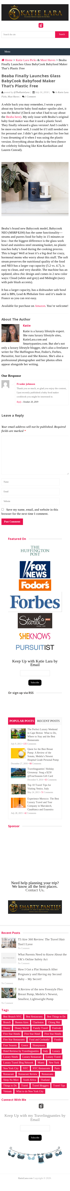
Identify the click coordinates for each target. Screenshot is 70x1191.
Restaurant (8, 1074)
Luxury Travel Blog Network (18, 1062)
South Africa (29, 1080)
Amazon (40, 306)
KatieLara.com (25, 1178)
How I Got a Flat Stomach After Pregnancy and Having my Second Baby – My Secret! (40, 974)
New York (54, 1062)
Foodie (57, 1039)
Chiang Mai (54, 1022)
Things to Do (10, 1085)
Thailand (45, 1080)
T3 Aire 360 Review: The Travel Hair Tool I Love (41, 942)
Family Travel (40, 1028)
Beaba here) (13, 117)
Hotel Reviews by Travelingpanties (21, 1051)
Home (8, 60)
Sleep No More (11, 1080)
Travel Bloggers (40, 1085)
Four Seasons (10, 1045)
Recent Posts (48, 721)
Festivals (56, 1028)
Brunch (7, 1022)
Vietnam (7, 1091)
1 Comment (30, 96)
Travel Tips (59, 1085)
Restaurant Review (27, 1074)
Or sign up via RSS (21, 693)
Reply (19, 402)
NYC (25, 1068)
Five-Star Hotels (11, 1034)
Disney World (22, 1028)
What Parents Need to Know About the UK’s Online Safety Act (42, 957)
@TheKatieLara (21, 92)
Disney (6, 1028)
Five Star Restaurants (14, 1039)
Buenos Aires (21, 1022)
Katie (27, 326)
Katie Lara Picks (26, 60)
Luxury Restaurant (31, 1057)
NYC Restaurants (41, 1068)
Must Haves (47, 60)
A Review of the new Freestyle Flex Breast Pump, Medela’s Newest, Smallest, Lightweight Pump (40, 994)
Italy (45, 1051)
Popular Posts (22, 721)
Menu (7, 51)
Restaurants (47, 1074)
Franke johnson (26, 384)
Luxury (56, 1051)
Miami (41, 1062)
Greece (24, 1045)
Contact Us (34, 890)
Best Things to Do (56, 1016)
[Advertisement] (35, 707)
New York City (10, 1068)
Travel (24, 1085)
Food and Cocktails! (39, 1039)
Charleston (38, 1022)
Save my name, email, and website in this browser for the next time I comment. (29, 511)
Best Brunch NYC (12, 1016)
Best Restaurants (34, 1016)
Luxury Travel (53, 1057)
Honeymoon (39, 1045)
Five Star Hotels (53, 1034)
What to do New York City (29, 1091)
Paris (57, 1068)
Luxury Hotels (10, 1057)
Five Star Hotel (32, 1034)
